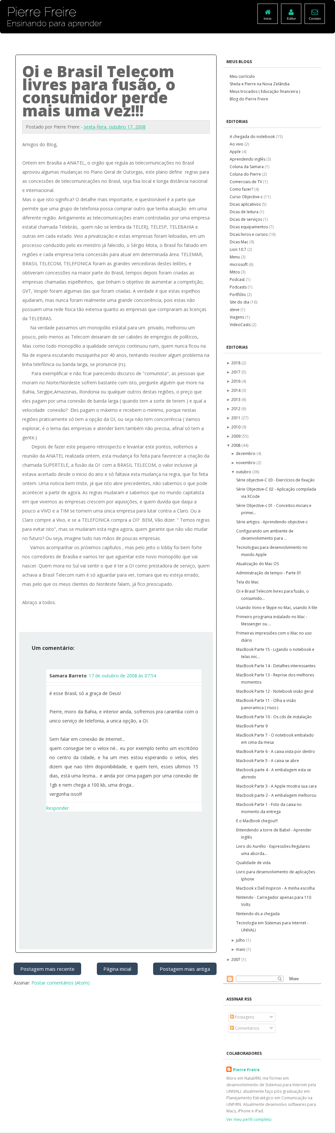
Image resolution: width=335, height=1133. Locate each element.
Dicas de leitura (244, 212)
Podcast (238, 279)
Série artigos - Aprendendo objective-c (272, 522)
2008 (236, 445)
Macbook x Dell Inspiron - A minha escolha (275, 888)
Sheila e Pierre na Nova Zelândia (260, 84)
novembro (246, 462)
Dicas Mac (239, 242)
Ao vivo (237, 144)
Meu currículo (242, 76)
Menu (235, 257)
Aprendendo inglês (248, 159)
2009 (236, 436)
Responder (57, 808)
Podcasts (239, 287)
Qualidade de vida (253, 862)
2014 (236, 390)
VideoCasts (241, 324)
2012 (236, 408)
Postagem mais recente (47, 969)
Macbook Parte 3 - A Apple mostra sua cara (276, 786)
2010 (236, 427)
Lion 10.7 (238, 249)
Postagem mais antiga (185, 969)
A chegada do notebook (253, 136)
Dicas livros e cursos (249, 234)
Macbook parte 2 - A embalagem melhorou (276, 795)
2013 (236, 399)
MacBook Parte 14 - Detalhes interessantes (275, 666)
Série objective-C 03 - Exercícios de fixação (275, 480)
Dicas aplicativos (246, 204)
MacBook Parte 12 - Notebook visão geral (274, 691)
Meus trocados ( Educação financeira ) (265, 91)
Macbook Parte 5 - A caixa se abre (267, 760)
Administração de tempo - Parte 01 (268, 573)
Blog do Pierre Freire (249, 99)
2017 (236, 372)
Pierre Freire (246, 1069)
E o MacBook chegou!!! (257, 821)
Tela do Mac (247, 582)
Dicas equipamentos (249, 227)
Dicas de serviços (246, 219)
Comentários (246, 1028)
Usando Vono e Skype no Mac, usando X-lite (276, 607)
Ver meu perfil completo (249, 1119)
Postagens (244, 1017)
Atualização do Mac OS (257, 563)
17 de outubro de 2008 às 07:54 (122, 675)
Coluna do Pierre (246, 174)
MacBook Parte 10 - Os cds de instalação (274, 717)
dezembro (246, 453)
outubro (244, 472)
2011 (236, 418)
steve (235, 309)
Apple (236, 151)
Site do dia (240, 302)
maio (241, 949)
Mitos (235, 272)
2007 (236, 959)
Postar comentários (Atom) (60, 983)
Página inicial (117, 969)
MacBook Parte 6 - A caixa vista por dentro (275, 751)
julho (241, 940)
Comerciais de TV (246, 181)
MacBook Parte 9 (252, 726)
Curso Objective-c (247, 197)
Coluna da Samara (247, 166)
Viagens (237, 317)
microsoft (239, 264)
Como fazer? (242, 189)
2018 (236, 363)
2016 (236, 381)
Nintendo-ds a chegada (258, 913)
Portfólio (238, 294)
